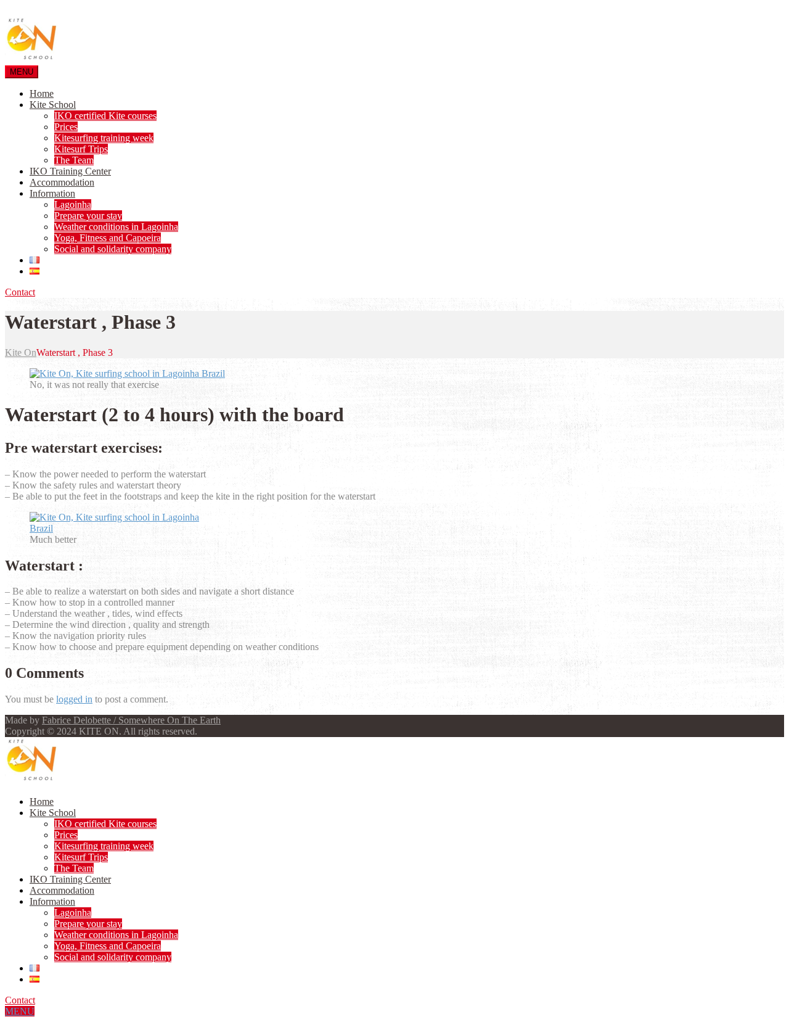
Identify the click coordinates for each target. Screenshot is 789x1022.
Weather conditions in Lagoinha (116, 226)
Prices (66, 127)
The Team (74, 160)
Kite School (53, 104)
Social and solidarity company (112, 249)
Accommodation (62, 182)
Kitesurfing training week (103, 138)
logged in (74, 699)
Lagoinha (72, 204)
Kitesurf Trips (81, 149)
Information (52, 193)
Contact (20, 292)
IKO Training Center (70, 171)
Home (42, 93)
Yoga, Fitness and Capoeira (107, 238)
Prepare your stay (88, 215)
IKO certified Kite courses (105, 115)
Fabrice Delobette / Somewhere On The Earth (131, 720)
